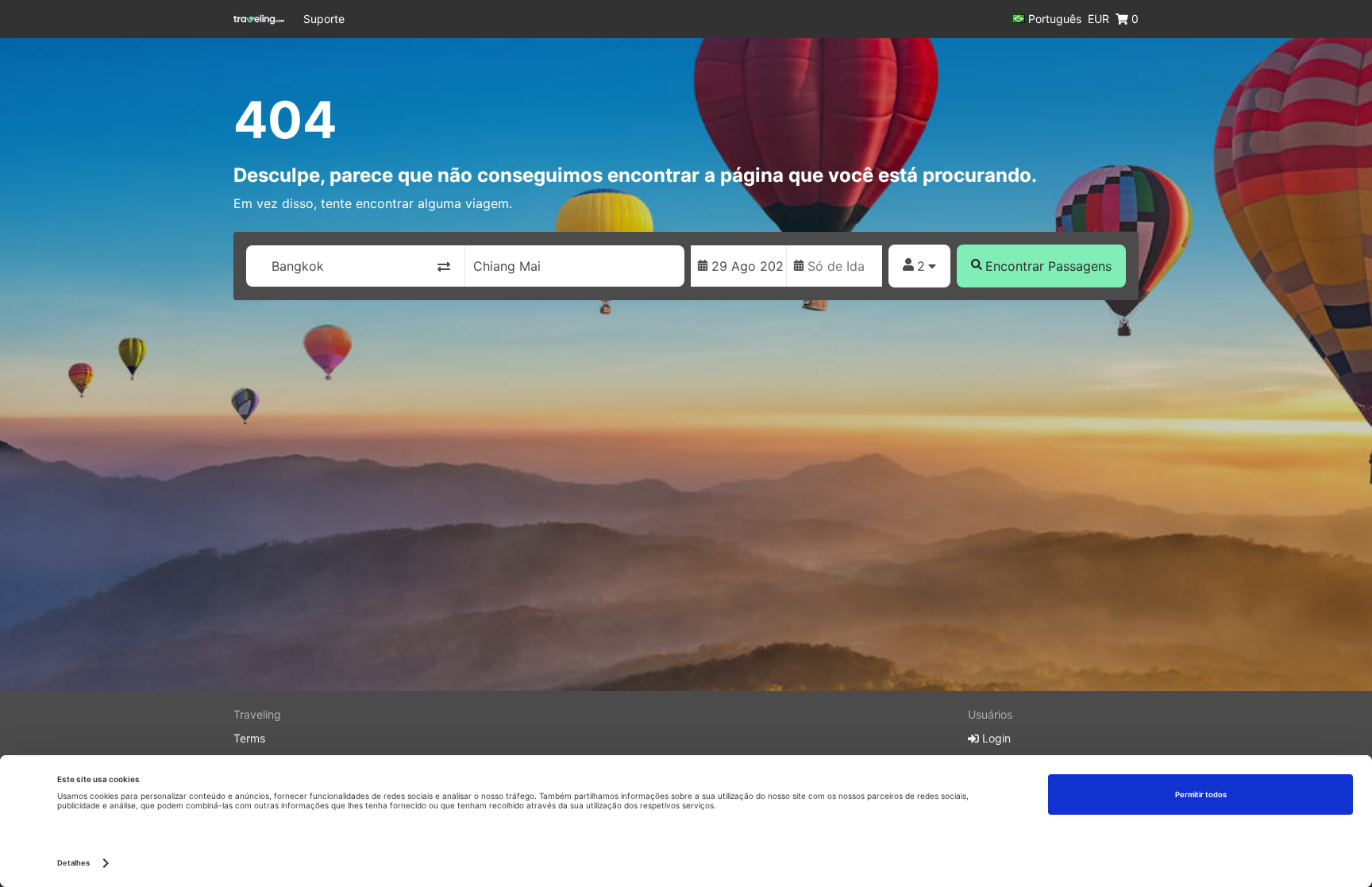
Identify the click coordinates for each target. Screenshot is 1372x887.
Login (995, 738)
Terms (249, 738)
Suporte (324, 18)
